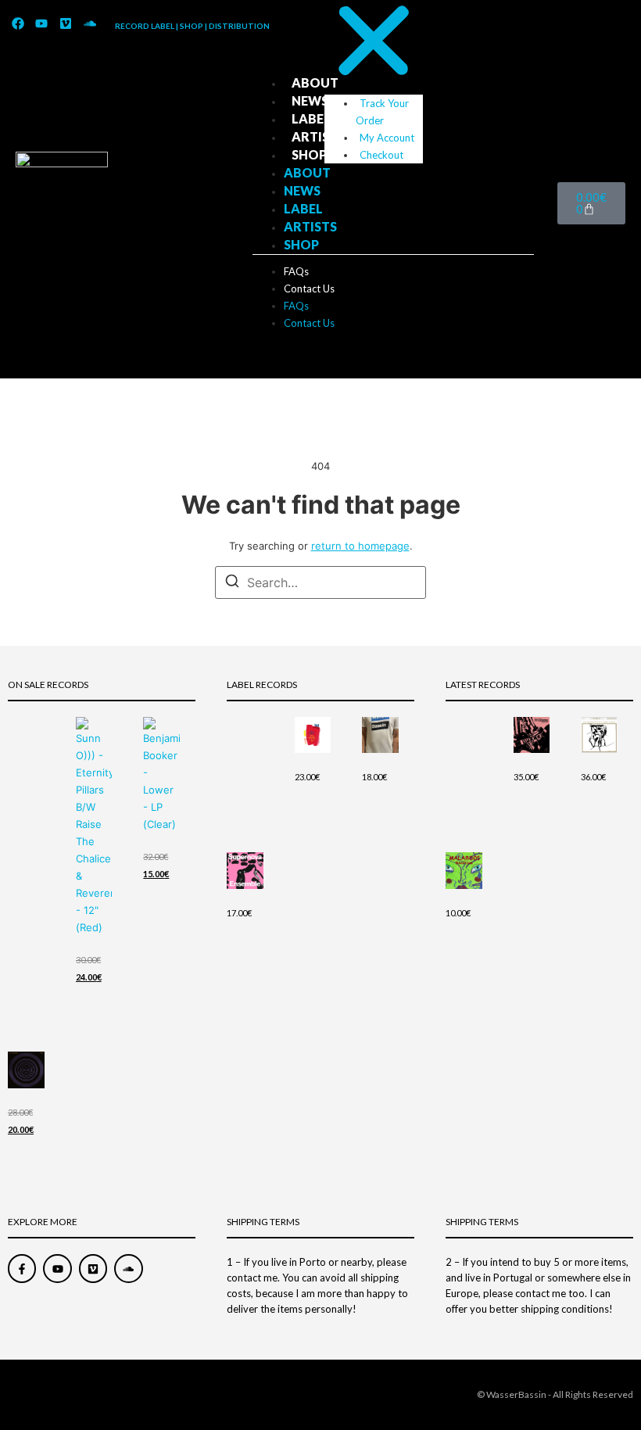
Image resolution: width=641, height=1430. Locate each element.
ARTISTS (318, 136)
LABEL (311, 118)
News (310, 100)
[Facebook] (18, 24)
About (315, 82)
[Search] (232, 583)
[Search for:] (320, 582)
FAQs (296, 271)
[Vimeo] (66, 24)
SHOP (309, 154)
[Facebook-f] (22, 1268)
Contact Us (309, 288)
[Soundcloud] (90, 24)
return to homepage (360, 545)
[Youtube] (42, 24)
